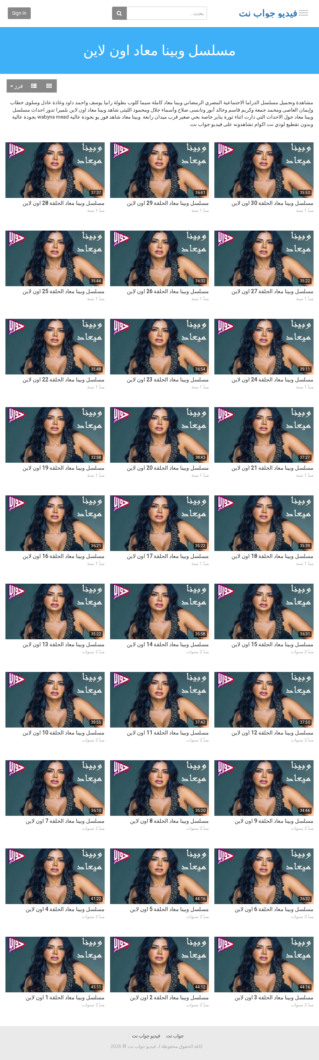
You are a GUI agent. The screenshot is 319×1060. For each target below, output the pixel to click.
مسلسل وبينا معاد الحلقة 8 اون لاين (169, 821)
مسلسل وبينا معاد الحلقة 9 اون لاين (274, 821)
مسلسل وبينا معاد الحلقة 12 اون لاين (272, 732)
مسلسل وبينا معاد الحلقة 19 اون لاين (64, 468)
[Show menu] (303, 13)
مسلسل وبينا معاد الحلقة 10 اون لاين (64, 732)
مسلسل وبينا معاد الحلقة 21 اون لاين (272, 468)
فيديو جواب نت (268, 13)
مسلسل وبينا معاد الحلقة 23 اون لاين (168, 379)
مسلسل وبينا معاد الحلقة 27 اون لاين (272, 291)
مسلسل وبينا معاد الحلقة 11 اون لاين (168, 732)
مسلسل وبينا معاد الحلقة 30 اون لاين (272, 203)
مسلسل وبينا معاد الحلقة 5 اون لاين (169, 909)
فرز (18, 86)
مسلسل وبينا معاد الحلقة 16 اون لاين (64, 556)
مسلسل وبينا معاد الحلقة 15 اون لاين (272, 644)
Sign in (19, 13)
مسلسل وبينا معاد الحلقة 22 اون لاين (64, 379)
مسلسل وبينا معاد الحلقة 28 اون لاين (64, 203)
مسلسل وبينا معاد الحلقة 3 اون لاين (274, 997)
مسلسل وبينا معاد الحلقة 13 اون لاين (64, 644)
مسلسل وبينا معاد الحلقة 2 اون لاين (169, 997)
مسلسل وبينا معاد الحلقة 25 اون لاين (64, 291)
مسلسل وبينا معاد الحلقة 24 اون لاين (272, 379)
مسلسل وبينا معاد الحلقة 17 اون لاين (168, 556)
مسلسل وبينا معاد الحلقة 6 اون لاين (274, 909)
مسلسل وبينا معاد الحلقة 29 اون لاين (168, 203)
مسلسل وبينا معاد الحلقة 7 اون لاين (65, 821)
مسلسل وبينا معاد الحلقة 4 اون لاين (65, 909)
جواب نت (175, 1036)
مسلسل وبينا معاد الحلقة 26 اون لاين (168, 291)
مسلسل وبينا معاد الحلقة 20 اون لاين (168, 468)
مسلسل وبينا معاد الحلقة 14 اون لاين (168, 644)
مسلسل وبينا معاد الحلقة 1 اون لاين (65, 997)
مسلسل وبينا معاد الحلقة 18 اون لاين (272, 556)
